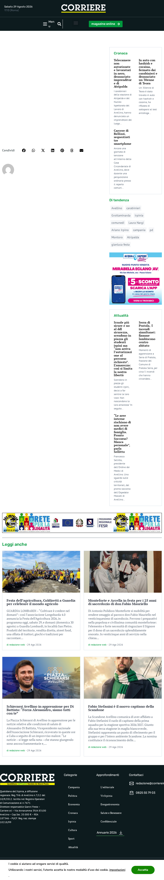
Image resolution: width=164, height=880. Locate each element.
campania (139, 229)
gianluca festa (120, 244)
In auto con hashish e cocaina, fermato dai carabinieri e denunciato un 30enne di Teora (148, 71)
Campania (74, 787)
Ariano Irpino (120, 229)
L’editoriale (107, 787)
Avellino (116, 208)
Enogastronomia (110, 804)
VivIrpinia (106, 795)
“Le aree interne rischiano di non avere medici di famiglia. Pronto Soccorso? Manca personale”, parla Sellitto (122, 433)
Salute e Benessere (111, 812)
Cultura (72, 830)
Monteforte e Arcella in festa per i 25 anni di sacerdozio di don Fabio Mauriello (122, 602)
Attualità (73, 847)
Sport (71, 838)
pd (151, 229)
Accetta (143, 870)
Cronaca (73, 812)
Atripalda (133, 237)
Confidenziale (109, 821)
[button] (59, 24)
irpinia (139, 215)
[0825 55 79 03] (131, 792)
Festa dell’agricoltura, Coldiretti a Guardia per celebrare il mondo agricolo (41, 602)
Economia (74, 804)
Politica (72, 795)
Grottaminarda (120, 215)
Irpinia (72, 821)
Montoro (117, 237)
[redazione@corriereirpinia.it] (131, 783)
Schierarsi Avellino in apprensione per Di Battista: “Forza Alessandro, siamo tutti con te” (40, 710)
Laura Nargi (136, 222)
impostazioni (117, 870)
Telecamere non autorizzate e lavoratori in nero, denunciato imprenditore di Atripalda (123, 73)
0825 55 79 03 (145, 793)
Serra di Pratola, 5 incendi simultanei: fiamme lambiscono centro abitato (147, 334)
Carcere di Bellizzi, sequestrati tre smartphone (122, 137)
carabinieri (133, 208)
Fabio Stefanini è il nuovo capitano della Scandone (121, 708)
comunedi (117, 222)
